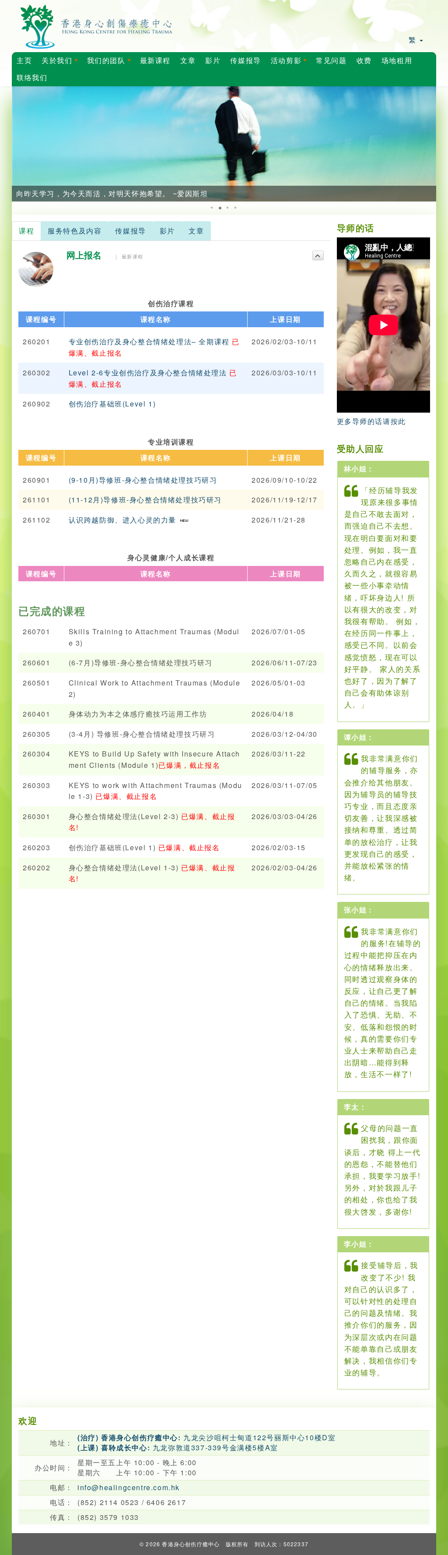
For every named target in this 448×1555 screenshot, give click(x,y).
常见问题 (331, 60)
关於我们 (61, 63)
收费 (364, 60)
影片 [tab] (167, 231)
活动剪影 (290, 63)
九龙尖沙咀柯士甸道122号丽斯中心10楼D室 (206, 1437)
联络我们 (32, 77)
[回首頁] (97, 25)
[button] (20, 144)
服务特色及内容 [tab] (75, 231)
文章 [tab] (196, 231)
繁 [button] (414, 40)
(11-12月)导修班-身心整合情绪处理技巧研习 (145, 500)
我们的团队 (110, 63)
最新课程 (155, 60)
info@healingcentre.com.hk (128, 1487)
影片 (212, 60)
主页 (24, 60)
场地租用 (397, 60)
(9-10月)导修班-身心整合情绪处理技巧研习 (143, 480)
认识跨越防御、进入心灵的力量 (124, 520)
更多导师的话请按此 (371, 421)
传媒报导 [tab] (130, 231)
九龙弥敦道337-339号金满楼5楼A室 (177, 1447)
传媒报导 (245, 60)
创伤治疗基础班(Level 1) (112, 404)
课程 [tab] (26, 231)
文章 (188, 60)
